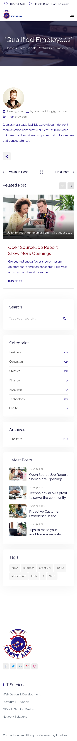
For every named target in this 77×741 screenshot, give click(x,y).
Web (52, 576)
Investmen (16, 389)
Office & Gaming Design (18, 709)
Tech (34, 576)
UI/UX (13, 408)
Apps (14, 568)
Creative (14, 371)
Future (60, 568)
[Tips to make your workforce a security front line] (18, 529)
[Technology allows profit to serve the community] (18, 492)
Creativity (45, 568)
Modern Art (18, 576)
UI (43, 576)
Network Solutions (15, 716)
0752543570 (17, 4)
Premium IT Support (16, 702)
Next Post (62, 172)
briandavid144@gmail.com (51, 111)
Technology (17, 399)
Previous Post (18, 172)
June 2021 (15, 439)
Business (15, 281)
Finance (14, 380)
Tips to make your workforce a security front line (45, 534)
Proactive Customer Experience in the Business (44, 516)
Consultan (16, 361)
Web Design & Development (21, 694)
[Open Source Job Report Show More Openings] (18, 474)
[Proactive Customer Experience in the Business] (18, 511)
